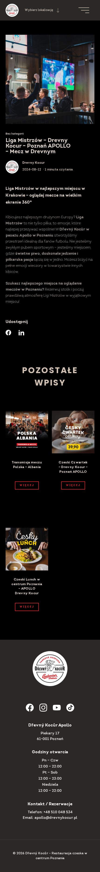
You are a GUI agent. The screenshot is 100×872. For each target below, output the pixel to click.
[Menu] (86, 10)
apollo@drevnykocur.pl (55, 818)
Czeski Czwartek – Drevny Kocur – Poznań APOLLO (73, 467)
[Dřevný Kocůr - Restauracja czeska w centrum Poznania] (12, 10)
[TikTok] (70, 708)
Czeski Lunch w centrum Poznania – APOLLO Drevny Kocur (26, 586)
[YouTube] (57, 708)
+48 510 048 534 (58, 812)
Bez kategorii (15, 133)
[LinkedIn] (21, 332)
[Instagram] (43, 708)
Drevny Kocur (33, 163)
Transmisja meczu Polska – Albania (27, 465)
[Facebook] (8, 332)
